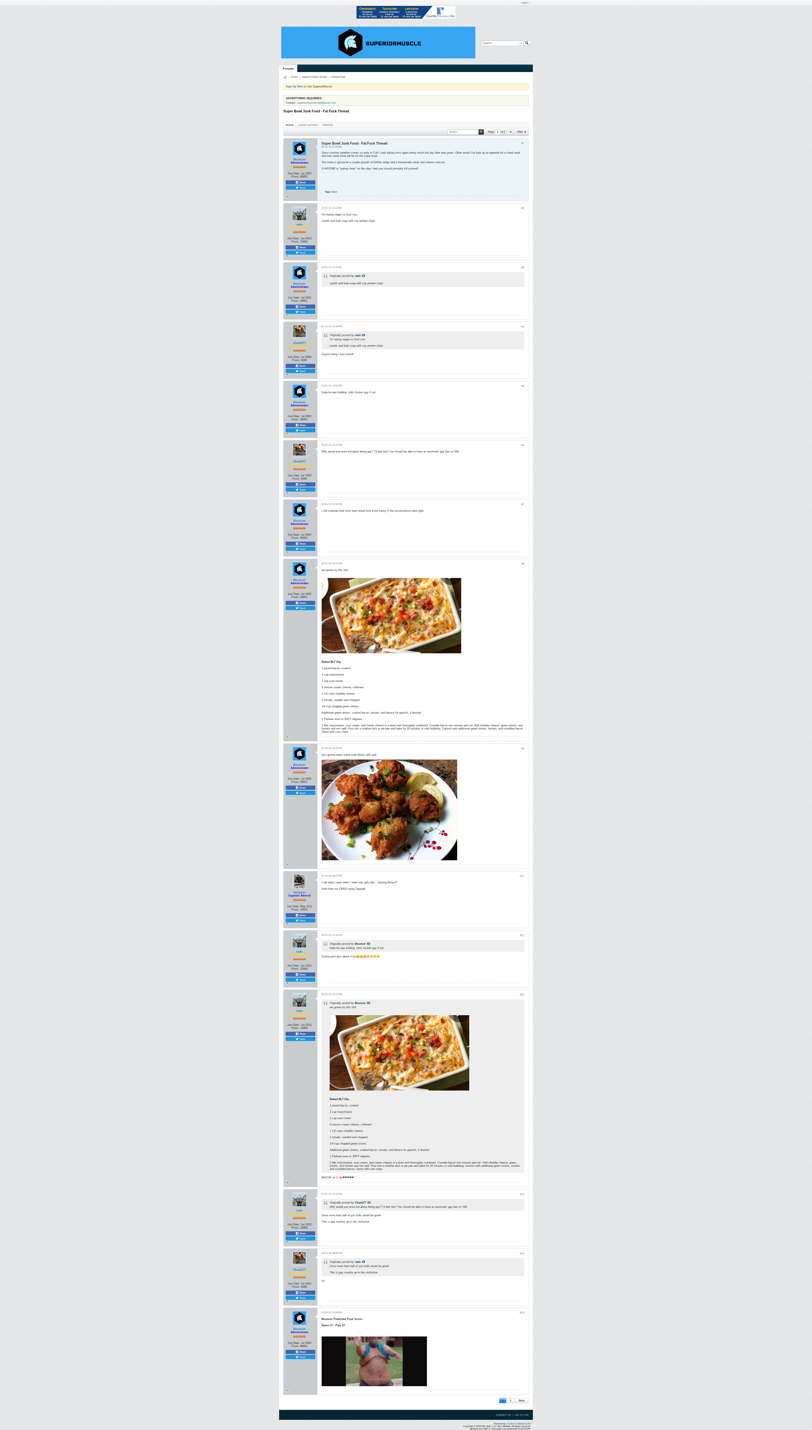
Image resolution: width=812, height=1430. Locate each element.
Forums (288, 68)
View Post (363, 276)
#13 (522, 1194)
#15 (522, 1312)
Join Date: (294, 173)
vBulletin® (512, 1423)
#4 (522, 326)
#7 (522, 504)
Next (522, 1400)
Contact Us (503, 1415)
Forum (294, 77)
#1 (522, 143)
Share (302, 182)
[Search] (527, 43)
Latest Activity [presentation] (308, 125)
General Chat (338, 77)
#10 (522, 876)
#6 (522, 445)
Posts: (295, 176)
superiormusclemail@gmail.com (316, 102)
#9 (522, 748)
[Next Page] (510, 132)
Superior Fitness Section (314, 77)
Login (524, 2)
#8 (522, 563)
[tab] (289, 125)
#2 (522, 208)
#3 (522, 267)
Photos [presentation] (328, 125)
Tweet (302, 187)
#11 (522, 935)
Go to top (522, 1415)
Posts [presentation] (290, 125)
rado (299, 224)
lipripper (300, 892)
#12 (522, 994)
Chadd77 (299, 343)
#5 (522, 386)
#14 (522, 1253)
